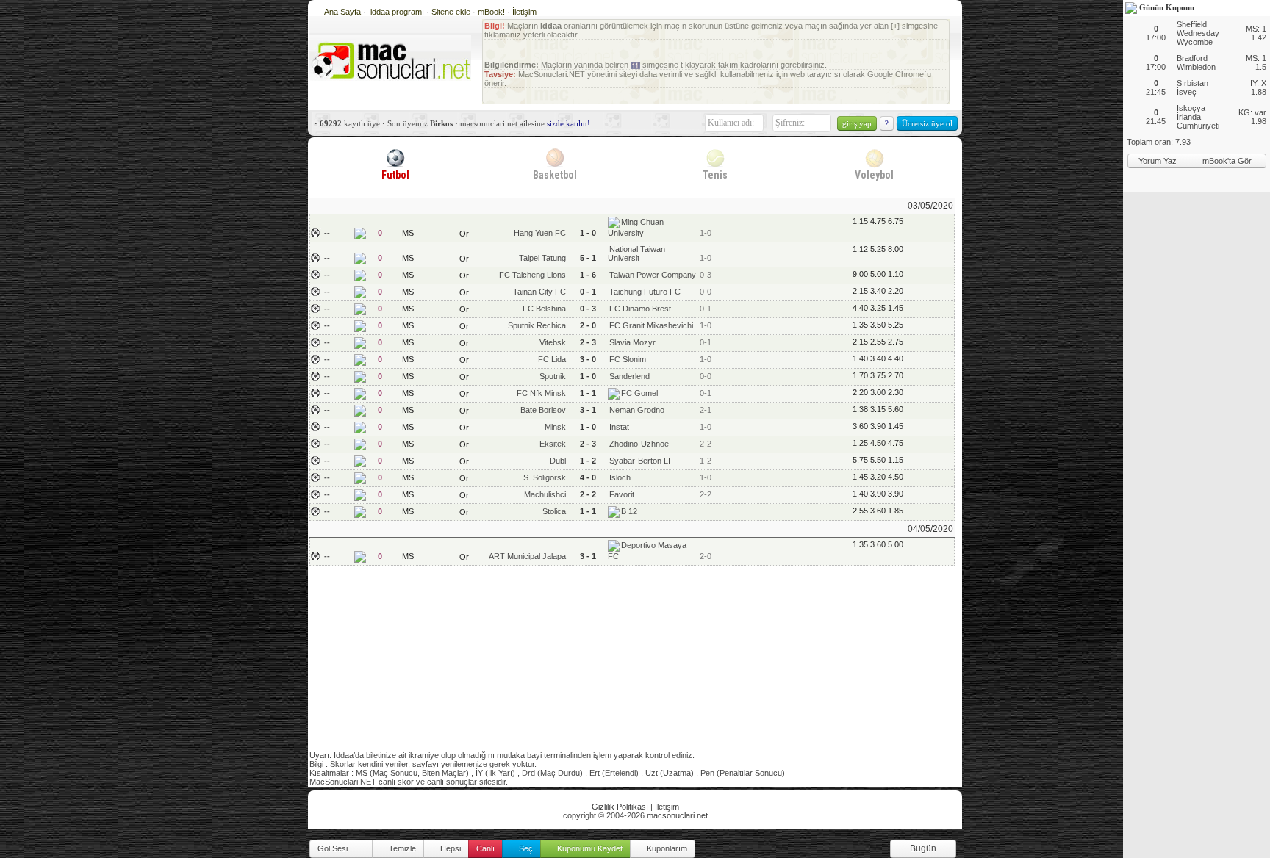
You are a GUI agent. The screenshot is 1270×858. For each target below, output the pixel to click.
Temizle (401, 848)
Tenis (715, 175)
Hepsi (449, 848)
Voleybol (874, 175)
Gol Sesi (334, 848)
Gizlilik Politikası (620, 806)
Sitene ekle (452, 11)
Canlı (485, 848)
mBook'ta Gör (1228, 160)
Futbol (395, 175)
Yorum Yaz (1158, 160)
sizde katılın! (568, 123)
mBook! (491, 11)
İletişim (524, 11)
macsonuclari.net (677, 815)
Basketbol (555, 175)
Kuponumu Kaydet (589, 848)
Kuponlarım (666, 848)
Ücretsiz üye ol (927, 123)
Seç (525, 848)
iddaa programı (398, 11)
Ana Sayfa (342, 11)
